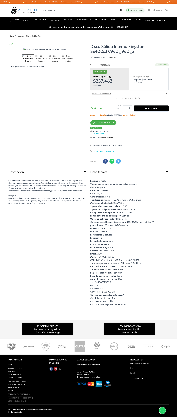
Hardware (20, 36)
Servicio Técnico (14, 387)
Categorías (14, 19)
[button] (151, 108)
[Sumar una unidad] (129, 108)
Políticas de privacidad (17, 381)
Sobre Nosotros (15, 368)
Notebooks (149, 20)
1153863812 (48, 332)
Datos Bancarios (15, 378)
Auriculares (55, 20)
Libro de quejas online (17, 401)
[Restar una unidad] (118, 108)
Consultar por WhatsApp (104, 123)
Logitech (161, 20)
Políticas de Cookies (16, 384)
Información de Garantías (104, 151)
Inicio (12, 36)
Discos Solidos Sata (33, 36)
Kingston (112, 57)
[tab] (47, 171)
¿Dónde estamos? (15, 374)
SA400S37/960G (99, 57)
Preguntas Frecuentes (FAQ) (19, 394)
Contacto (12, 371)
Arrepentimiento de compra (20, 398)
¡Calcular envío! (98, 133)
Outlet (26, 20)
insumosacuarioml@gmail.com (47, 329)
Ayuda (10, 391)
